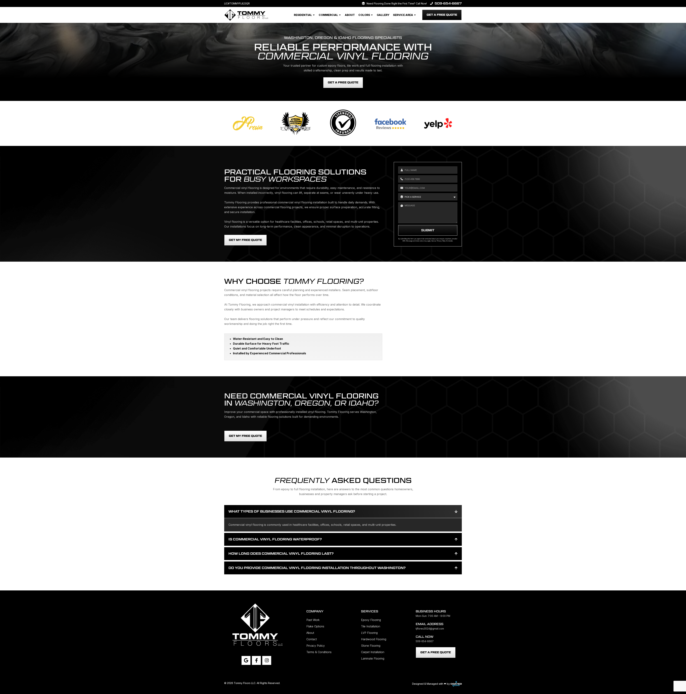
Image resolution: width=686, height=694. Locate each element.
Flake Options (315, 626)
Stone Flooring (370, 645)
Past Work (313, 620)
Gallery (383, 15)
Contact (311, 639)
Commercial (328, 15)
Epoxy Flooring (371, 620)
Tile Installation (370, 626)
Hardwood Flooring (373, 639)
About (350, 15)
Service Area (403, 15)
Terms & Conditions (319, 652)
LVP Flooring (369, 633)
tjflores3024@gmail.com (430, 628)
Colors (364, 15)
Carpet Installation (372, 652)
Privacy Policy (441, 241)
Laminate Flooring (372, 658)
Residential (303, 15)
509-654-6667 (448, 3)
